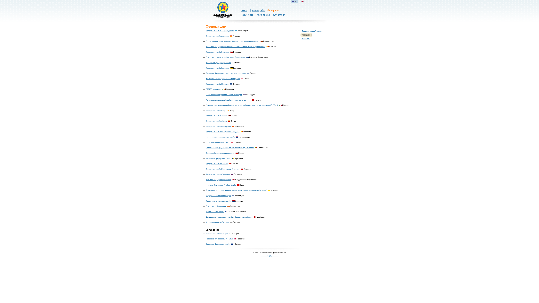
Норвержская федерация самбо (219, 239)
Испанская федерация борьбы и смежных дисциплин (228, 100)
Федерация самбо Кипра (216, 110)
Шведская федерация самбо (218, 244)
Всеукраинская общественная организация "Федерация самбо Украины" (236, 190)
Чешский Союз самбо (215, 212)
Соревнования (263, 15)
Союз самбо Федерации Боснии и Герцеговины (225, 57)
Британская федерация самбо (218, 180)
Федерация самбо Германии (217, 68)
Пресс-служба (257, 10)
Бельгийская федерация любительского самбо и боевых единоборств (235, 47)
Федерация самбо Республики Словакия (223, 169)
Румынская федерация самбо (218, 158)
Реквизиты (306, 39)
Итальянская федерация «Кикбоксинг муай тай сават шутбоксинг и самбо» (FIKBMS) (242, 105)
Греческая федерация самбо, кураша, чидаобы (226, 73)
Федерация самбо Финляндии (218, 196)
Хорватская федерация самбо (218, 201)
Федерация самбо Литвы (216, 121)
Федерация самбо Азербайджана (220, 31)
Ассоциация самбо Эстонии (217, 222)
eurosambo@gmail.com (269, 256)
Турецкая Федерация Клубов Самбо (221, 185)
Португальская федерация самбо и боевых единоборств (230, 148)
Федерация (273, 10)
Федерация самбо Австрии (217, 233)
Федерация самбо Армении (217, 36)
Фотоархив (279, 15)
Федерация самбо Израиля (217, 84)
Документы (247, 15)
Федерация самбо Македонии (218, 126)
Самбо (244, 10)
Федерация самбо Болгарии (217, 52)
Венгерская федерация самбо (218, 63)
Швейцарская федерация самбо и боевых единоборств (229, 217)
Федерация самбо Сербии (217, 164)
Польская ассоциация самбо (218, 142)
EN (305, 1)
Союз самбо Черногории (216, 206)
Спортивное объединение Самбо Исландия (224, 95)
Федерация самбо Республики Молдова (222, 132)
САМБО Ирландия (213, 89)
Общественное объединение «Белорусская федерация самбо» (232, 41)
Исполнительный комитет (312, 31)
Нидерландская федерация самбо (220, 137)
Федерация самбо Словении (218, 174)
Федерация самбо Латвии (216, 116)
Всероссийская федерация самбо (220, 153)
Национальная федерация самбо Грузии (223, 79)
